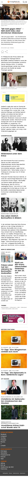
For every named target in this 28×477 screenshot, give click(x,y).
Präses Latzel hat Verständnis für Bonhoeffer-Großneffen (7, 269)
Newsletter (4, 453)
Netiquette (5, 473)
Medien (12, 47)
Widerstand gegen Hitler (9, 213)
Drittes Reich (13, 307)
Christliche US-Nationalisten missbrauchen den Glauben (13, 401)
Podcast (3, 456)
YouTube (3, 438)
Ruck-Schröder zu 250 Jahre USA (12, 397)
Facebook (3, 434)
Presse (10, 473)
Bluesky (3, 442)
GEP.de (3, 463)
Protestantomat (5, 455)
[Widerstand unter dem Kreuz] (14, 144)
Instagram (4, 436)
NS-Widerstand (20, 252)
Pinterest (3, 440)
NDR (19, 307)
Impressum (22, 473)
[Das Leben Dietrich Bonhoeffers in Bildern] (14, 205)
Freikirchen (4, 469)
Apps (2, 458)
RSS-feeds (4, 451)
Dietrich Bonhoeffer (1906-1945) (10, 308)
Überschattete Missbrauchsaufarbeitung (10, 422)
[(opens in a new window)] (13, 98)
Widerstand (24, 307)
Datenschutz (16, 473)
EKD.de (3, 465)
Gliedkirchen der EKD (7, 467)
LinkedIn (3, 445)
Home (2, 51)
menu (2, 2)
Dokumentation (5, 307)
